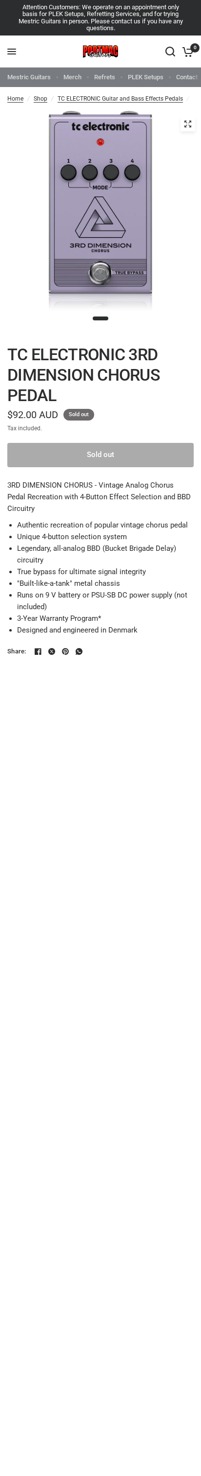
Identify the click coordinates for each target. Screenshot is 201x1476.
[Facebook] (38, 651)
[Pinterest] (65, 651)
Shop (40, 98)
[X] (52, 651)
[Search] (170, 51)
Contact (187, 77)
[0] (186, 51)
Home (15, 98)
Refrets (104, 77)
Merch (72, 77)
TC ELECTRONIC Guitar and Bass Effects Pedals (120, 98)
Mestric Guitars (29, 77)
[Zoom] (188, 124)
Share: (16, 651)
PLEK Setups (145, 77)
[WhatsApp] (79, 651)
